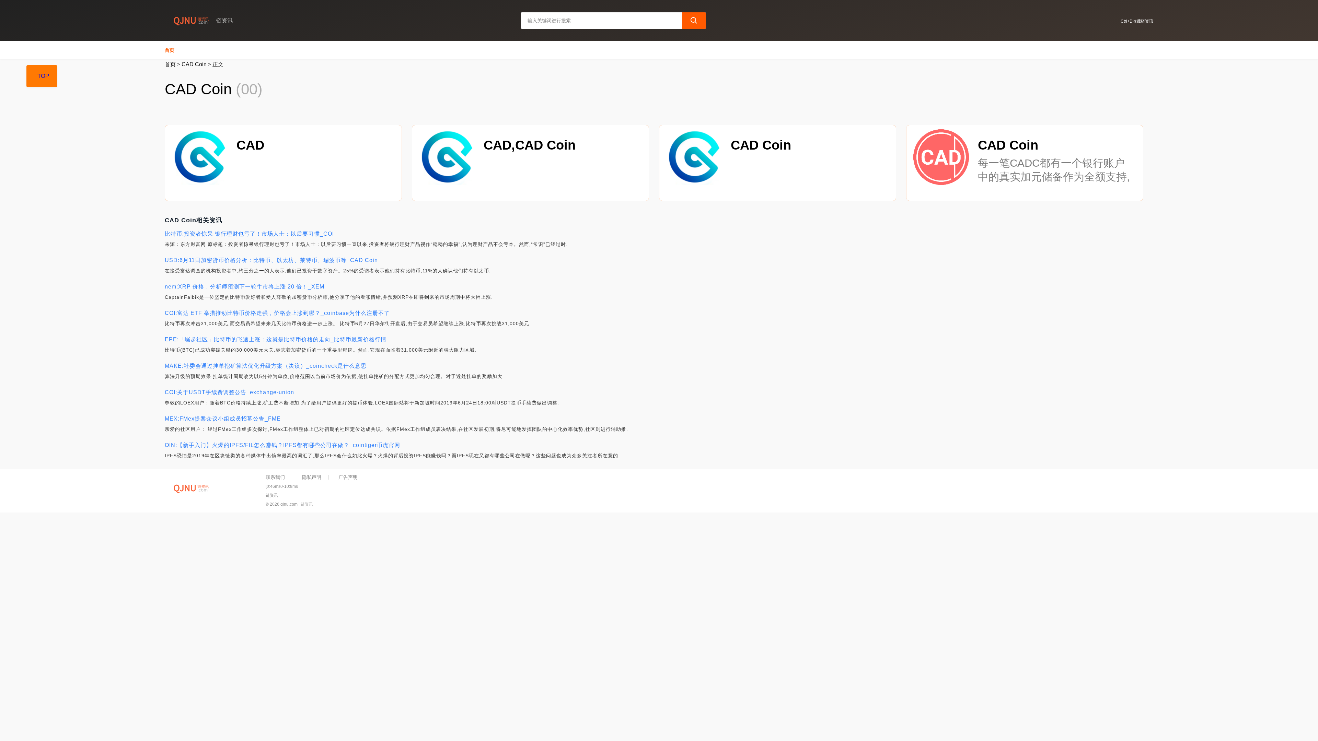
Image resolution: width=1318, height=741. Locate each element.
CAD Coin (194, 64)
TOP (43, 76)
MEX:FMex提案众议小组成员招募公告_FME (223, 419)
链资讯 (307, 504)
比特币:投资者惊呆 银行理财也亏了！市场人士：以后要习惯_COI (249, 234)
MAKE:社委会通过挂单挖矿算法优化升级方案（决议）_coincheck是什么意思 (266, 366)
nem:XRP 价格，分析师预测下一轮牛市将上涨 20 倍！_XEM (244, 287)
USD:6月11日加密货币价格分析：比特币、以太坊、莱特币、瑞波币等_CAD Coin (271, 260)
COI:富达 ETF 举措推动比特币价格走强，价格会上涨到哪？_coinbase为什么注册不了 (277, 313)
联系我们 (275, 477)
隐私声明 (311, 477)
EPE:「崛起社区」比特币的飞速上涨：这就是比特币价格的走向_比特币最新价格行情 (275, 339)
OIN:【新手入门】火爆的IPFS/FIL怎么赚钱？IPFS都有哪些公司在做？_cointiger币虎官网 (282, 445)
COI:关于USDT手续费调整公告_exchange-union (229, 392)
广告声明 (348, 477)
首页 (169, 50)
